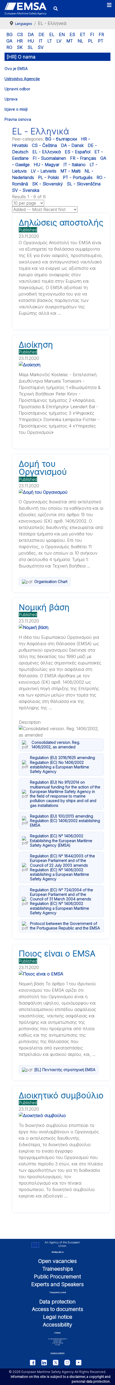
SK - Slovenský (47, 183)
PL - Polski (48, 177)
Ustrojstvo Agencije (22, 78)
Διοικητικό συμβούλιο (61, 1095)
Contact (57, 1333)
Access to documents (57, 1309)
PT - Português (78, 177)
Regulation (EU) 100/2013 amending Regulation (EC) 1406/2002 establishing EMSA (65, 821)
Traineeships (57, 1269)
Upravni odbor (17, 89)
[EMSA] (25, 8)
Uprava (11, 99)
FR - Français (83, 158)
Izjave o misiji (16, 109)
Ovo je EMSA (16, 68)
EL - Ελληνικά (46, 151)
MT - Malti (70, 171)
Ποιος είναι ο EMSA (57, 953)
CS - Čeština (44, 145)
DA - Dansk (72, 145)
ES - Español (77, 151)
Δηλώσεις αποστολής (61, 222)
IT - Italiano (74, 164)
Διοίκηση (36, 344)
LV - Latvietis (43, 171)
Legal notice (57, 1317)
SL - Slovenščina (84, 183)
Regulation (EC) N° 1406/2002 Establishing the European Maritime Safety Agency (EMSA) (61, 840)
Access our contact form (57, 1353)
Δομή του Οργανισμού (43, 468)
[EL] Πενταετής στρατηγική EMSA (64, 1069)
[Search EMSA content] (56, 8)
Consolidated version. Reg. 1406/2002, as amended (56, 744)
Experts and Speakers (57, 1284)
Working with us (58, 1252)
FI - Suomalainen (49, 158)
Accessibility (57, 1324)
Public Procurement (57, 1276)
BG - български (61, 139)
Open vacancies (57, 1261)
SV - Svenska (25, 190)
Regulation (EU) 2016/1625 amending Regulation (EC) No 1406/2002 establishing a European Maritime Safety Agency (62, 764)
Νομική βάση (44, 607)
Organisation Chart (50, 581)
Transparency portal (57, 1292)
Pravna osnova (18, 119)
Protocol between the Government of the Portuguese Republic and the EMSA (65, 925)
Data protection (57, 1301)
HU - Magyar (46, 164)
